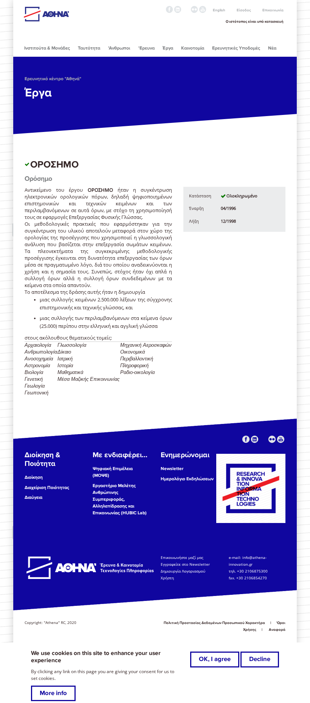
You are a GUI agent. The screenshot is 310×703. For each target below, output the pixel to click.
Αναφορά (277, 629)
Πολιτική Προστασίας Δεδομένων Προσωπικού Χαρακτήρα (214, 623)
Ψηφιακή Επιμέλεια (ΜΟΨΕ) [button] (113, 472)
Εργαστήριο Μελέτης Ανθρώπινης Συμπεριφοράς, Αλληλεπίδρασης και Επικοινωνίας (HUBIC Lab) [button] (120, 499)
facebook (169, 9)
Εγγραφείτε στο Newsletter (186, 564)
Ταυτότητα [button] (89, 48)
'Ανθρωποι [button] (119, 48)
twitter (186, 9)
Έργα (38, 92)
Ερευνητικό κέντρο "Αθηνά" (53, 79)
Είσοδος (244, 10)
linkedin (177, 9)
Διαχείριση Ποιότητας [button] (47, 487)
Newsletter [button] (172, 469)
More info (53, 693)
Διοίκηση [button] (34, 477)
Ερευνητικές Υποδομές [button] (236, 48)
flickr (194, 9)
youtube (202, 9)
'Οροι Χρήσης (264, 626)
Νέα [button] (272, 48)
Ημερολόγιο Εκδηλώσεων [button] (187, 479)
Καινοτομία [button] (192, 48)
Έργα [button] (168, 48)
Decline (259, 659)
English (219, 10)
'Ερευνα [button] (146, 48)
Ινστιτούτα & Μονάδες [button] (47, 48)
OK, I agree (215, 659)
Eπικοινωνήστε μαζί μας (182, 557)
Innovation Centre (65, 14)
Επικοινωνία (273, 10)
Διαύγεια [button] (33, 497)
